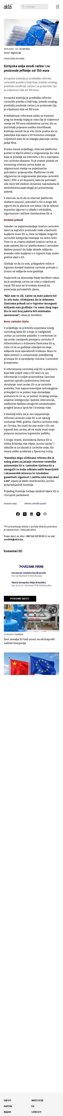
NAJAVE (7, 1112)
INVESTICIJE (37, 1100)
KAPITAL (8, 1106)
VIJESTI (7, 1100)
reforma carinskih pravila (35, 503)
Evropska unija (10, 503)
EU (33, 1106)
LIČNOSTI (36, 1112)
